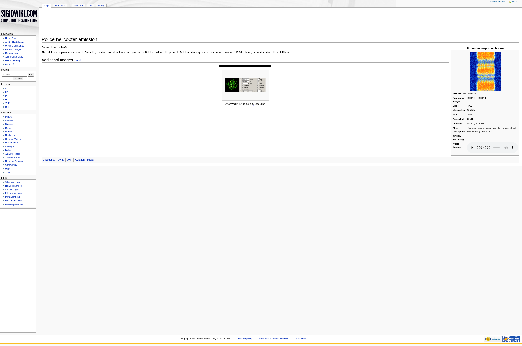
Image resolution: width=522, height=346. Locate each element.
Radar (90, 159)
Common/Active (13, 139)
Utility (7, 168)
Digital (8, 150)
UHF (69, 159)
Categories (49, 159)
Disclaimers (301, 338)
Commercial (11, 165)
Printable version (13, 193)
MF (6, 96)
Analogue (9, 146)
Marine (8, 131)
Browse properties (14, 204)
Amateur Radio (12, 154)
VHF (7, 103)
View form (78, 5)
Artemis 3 (9, 64)
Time (7, 172)
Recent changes (13, 49)
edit (78, 60)
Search (5, 70)
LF (6, 92)
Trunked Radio (12, 157)
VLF (7, 88)
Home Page (11, 38)
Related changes (13, 186)
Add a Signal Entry (14, 56)
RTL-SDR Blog (12, 60)
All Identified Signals (14, 42)
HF (6, 99)
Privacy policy (245, 338)
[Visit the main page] (19, 16)
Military (8, 116)
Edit (90, 5)
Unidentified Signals (14, 45)
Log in (514, 1)
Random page (12, 53)
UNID (61, 159)
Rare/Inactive (11, 142)
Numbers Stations (14, 161)
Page (46, 5)
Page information (13, 200)
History (101, 5)
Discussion (60, 5)
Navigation (10, 135)
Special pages (12, 189)
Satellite (9, 124)
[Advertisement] (168, 23)
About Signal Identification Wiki (273, 338)
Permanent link (12, 197)
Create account (497, 1)
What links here (12, 182)
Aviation (80, 159)
